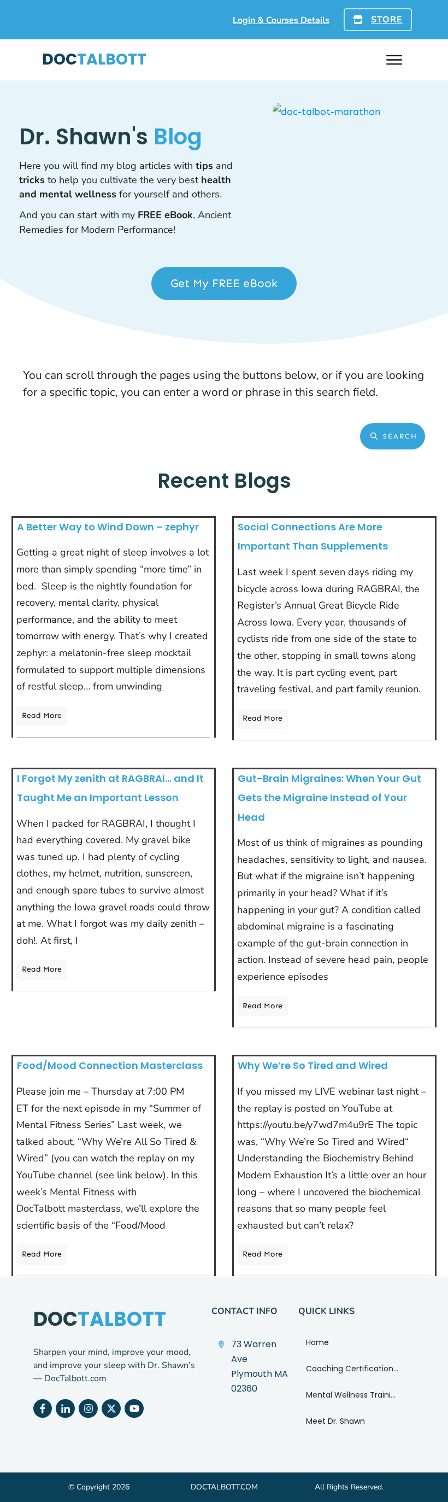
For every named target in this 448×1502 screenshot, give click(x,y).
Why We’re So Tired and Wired (313, 1065)
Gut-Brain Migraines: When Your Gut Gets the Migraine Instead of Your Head (329, 798)
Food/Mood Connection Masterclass (110, 1065)
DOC (94, 59)
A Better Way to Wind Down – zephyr (108, 527)
